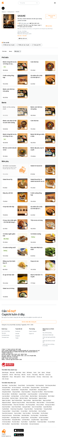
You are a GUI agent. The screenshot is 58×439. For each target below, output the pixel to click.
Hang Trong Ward (26, 391)
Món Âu (23, 374)
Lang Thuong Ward (32, 394)
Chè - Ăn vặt (5, 378)
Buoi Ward (4, 385)
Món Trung (17, 374)
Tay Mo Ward (5, 409)
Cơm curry (48, 374)
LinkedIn (17, 333)
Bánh (24, 372)
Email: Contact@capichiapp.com (12, 359)
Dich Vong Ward (40, 385)
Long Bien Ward (35, 419)
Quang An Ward (26, 406)
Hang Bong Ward (42, 389)
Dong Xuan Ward (35, 387)
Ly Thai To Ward (24, 396)
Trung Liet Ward (6, 411)
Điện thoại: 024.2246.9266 (10, 358)
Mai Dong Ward (42, 396)
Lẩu (51, 376)
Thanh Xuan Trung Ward (16, 409)
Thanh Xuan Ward (41, 421)
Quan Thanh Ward (16, 406)
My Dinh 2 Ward (24, 398)
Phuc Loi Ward (40, 404)
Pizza (11, 376)
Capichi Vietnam (32, 331)
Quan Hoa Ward (6, 406)
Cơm (39, 372)
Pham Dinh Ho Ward (7, 404)
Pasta (23, 376)
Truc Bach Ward (38, 409)
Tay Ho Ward (24, 421)
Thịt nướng (34, 374)
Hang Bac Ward (24, 389)
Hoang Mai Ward (16, 419)
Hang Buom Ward (6, 391)
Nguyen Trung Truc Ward (18, 402)
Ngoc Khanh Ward (36, 400)
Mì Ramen (29, 372)
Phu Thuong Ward (30, 404)
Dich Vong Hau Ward (50, 385)
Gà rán (28, 374)
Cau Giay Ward (34, 415)
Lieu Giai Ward (5, 396)
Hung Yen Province (7, 415)
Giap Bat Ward (14, 389)
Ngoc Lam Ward (47, 400)
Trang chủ (4, 11)
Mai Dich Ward (33, 396)
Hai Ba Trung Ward (43, 417)
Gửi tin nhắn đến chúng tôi (29, 321)
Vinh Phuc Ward (33, 411)
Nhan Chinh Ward (30, 402)
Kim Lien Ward (5, 394)
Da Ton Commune (16, 387)
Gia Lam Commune (34, 424)
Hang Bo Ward (32, 389)
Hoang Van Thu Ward (37, 391)
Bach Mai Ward (25, 415)
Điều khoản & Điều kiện (48, 334)
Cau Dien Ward (12, 385)
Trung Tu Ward (15, 411)
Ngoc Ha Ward (27, 400)
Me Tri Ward (51, 396)
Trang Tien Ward (28, 409)
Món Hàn (12, 372)
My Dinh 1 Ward (14, 398)
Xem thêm (49, 26)
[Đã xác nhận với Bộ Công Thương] (29, 364)
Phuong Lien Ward (49, 404)
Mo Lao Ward (5, 398)
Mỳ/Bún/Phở (5, 376)
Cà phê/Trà (5, 374)
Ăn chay (39, 376)
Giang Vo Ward (6, 389)
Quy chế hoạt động (47, 332)
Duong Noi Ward (6, 387)
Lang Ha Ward (22, 394)
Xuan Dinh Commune (7, 413)
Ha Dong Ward (33, 417)
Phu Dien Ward (15, 421)
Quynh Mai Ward (47, 406)
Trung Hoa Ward (48, 409)
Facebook (17, 331)
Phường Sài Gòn (10, 11)
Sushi (35, 372)
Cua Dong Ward (30, 385)
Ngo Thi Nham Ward (17, 400)
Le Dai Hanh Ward (43, 394)
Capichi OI (31, 333)
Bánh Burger (5, 372)
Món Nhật (25, 35)
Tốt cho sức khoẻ (31, 376)
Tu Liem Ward (51, 421)
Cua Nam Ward (43, 415)
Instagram (17, 335)
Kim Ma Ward (14, 394)
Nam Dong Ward (33, 398)
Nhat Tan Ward (40, 402)
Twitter (17, 338)
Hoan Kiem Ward (6, 419)
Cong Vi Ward (21, 385)
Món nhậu (20, 35)
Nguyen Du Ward (6, 402)
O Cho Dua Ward (50, 402)
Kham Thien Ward (48, 391)
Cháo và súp (46, 376)
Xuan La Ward (17, 413)
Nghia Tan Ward (6, 400)
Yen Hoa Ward (35, 413)
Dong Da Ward (5, 417)
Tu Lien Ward (24, 411)
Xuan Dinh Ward (15, 424)
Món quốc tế (17, 376)
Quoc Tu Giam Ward (37, 406)
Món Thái (41, 374)
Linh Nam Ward (15, 396)
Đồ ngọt (48, 372)
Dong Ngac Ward (15, 417)
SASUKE (17, 11)
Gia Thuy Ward (44, 387)
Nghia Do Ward (42, 398)
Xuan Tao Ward (26, 413)
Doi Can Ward (25, 387)
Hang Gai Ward (16, 391)
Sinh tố (11, 374)
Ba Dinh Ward (16, 415)
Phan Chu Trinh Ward (19, 404)
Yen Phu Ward (44, 413)
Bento (43, 372)
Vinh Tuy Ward (42, 411)
